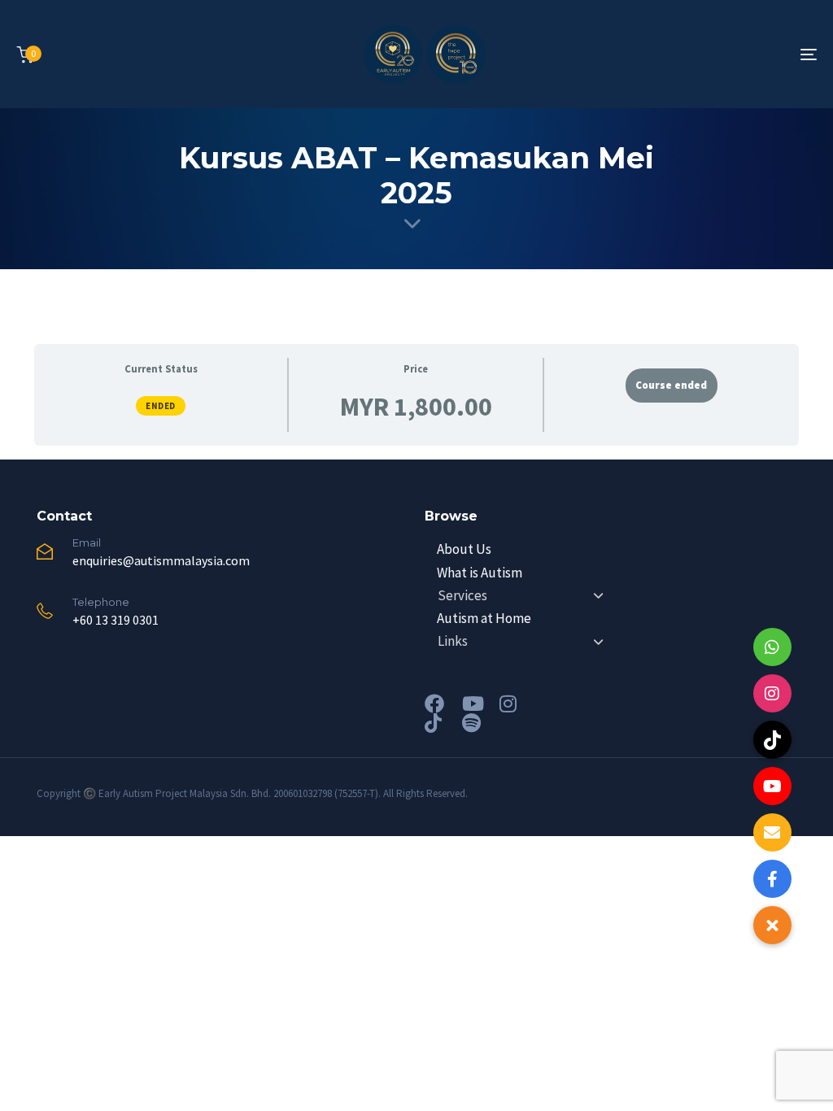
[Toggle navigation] (683, 54)
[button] (772, 925)
